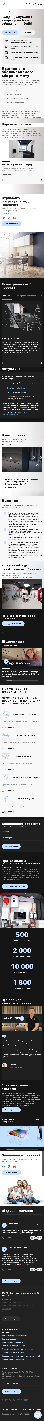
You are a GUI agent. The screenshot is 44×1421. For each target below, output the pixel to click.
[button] (42, 180)
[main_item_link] (22, 158)
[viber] (9, 219)
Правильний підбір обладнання (18, 388)
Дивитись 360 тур (15, 624)
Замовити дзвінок (11, 1391)
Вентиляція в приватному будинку (15, 1336)
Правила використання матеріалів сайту (17, 1305)
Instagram (22, 1409)
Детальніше (7, 727)
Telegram (32, 1409)
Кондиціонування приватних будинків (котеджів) (21, 1356)
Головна (4, 12)
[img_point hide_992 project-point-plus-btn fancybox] (37, 465)
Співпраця (27, 32)
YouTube (14, 1409)
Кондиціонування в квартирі (13, 1359)
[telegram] (3, 219)
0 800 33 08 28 (9, 1368)
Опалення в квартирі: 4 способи (14, 1346)
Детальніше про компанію (15, 886)
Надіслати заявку (11, 224)
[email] (14, 219)
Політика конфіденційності (12, 1302)
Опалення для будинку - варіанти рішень (17, 1349)
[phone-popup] (27, 4)
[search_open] (30, 3)
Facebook (5, 1409)
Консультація (10, 32)
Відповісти (6, 1238)
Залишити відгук (11, 1281)
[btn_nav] (40, 3)
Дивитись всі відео (9, 646)
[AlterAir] (5, 3)
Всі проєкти (6, 444)
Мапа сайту (6, 1309)
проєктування (21, 407)
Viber (39, 1410)
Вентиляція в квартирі (10, 1339)
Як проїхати (6, 1299)
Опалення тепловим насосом (13, 1352)
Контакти (5, 1312)
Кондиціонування (15, 12)
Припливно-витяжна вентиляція (14, 1342)
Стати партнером (11, 1110)
